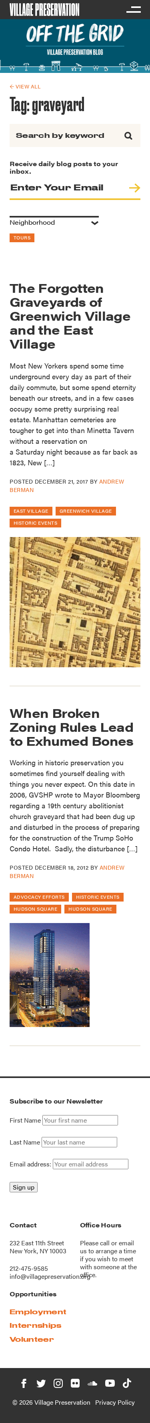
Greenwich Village (86, 510)
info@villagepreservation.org (50, 1276)
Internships (36, 1325)
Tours (22, 237)
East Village (31, 510)
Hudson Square (35, 908)
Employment (38, 1311)
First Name (25, 1120)
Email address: (31, 1163)
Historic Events (35, 522)
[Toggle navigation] (133, 9)
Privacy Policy (115, 1402)
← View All (25, 86)
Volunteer (32, 1339)
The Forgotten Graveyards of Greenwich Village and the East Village (70, 315)
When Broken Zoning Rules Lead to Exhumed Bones (72, 726)
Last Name (25, 1142)
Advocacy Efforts (39, 896)
